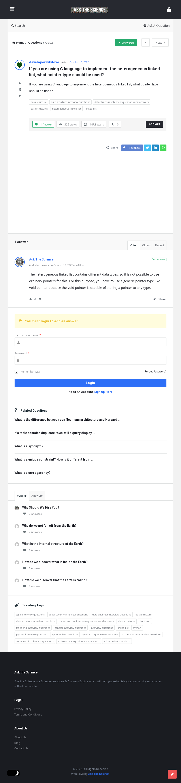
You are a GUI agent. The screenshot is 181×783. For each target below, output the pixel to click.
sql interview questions (117, 641)
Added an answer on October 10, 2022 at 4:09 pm (57, 265)
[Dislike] (19, 96)
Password (22, 353)
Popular (22, 495)
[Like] (19, 83)
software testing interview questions (78, 641)
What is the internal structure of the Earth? (53, 544)
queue (86, 634)
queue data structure (106, 634)
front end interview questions (33, 627)
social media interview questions (34, 641)
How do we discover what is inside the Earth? (55, 562)
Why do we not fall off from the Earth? (49, 525)
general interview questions (70, 627)
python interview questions (32, 634)
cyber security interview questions (68, 614)
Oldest (146, 245)
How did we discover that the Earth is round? (54, 580)
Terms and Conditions (28, 714)
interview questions (101, 627)
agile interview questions (30, 614)
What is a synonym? (29, 446)
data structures (39, 108)
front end (145, 621)
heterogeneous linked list (66, 108)
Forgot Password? (155, 371)
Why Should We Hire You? (40, 507)
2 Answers (35, 514)
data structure (39, 102)
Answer (154, 124)
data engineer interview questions (111, 614)
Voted (134, 245)
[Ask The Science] (92, 9)
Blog (17, 742)
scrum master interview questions (142, 634)
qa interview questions (65, 634)
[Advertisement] (90, 196)
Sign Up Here (103, 391)
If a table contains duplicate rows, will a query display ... (55, 433)
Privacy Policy (22, 709)
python (137, 627)
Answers (37, 495)
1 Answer (34, 550)
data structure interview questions (70, 102)
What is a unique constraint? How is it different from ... (54, 459)
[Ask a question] (172, 774)
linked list (90, 108)
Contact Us (21, 748)
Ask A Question (158, 25)
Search (20, 25)
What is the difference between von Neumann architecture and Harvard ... (68, 419)
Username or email (28, 335)
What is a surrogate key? (33, 472)
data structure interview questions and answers (121, 102)
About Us (20, 737)
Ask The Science (98, 773)
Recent (159, 245)
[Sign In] (169, 9)
